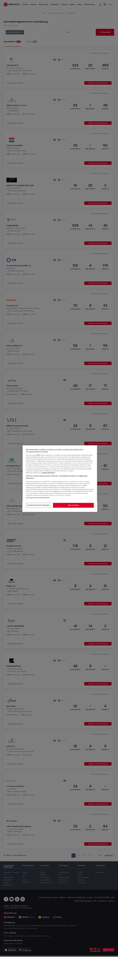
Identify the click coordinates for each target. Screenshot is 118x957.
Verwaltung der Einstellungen (38, 505)
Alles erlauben (73, 505)
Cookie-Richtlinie (48, 473)
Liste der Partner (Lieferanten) (37, 498)
